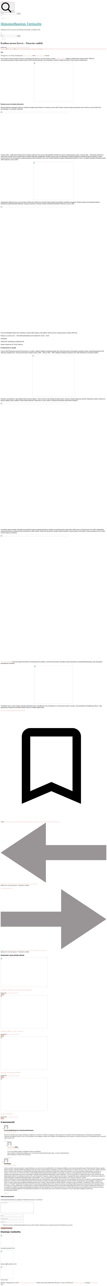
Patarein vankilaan (6, 662)
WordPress (94, 1283)
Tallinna (49, 822)
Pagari (25, 822)
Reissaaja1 (11, 1147)
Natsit (21, 822)
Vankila (54, 822)
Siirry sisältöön (5, 1)
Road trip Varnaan (6, 1114)
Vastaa (6, 1141)
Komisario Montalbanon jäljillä (10, 1072)
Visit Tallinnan (27, 55)
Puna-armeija (42, 822)
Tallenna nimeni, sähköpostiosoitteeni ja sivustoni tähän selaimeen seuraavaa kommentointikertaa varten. (38, 1225)
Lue (2, 994)
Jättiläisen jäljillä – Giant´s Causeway (12, 1031)
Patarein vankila (60, 58)
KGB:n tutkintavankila (11, 822)
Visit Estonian (40, 55)
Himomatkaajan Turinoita (21, 24)
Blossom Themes (78, 1283)
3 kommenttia (24, 47)
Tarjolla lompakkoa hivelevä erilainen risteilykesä (16, 990)
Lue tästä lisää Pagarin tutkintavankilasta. (13, 710)
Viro (58, 822)
